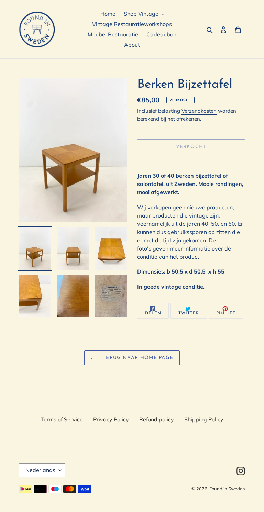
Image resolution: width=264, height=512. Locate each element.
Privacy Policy (111, 419)
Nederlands (40, 470)
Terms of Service (62, 419)
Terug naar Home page (137, 357)
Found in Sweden (227, 488)
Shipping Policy (203, 419)
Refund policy (156, 419)
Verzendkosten (199, 111)
